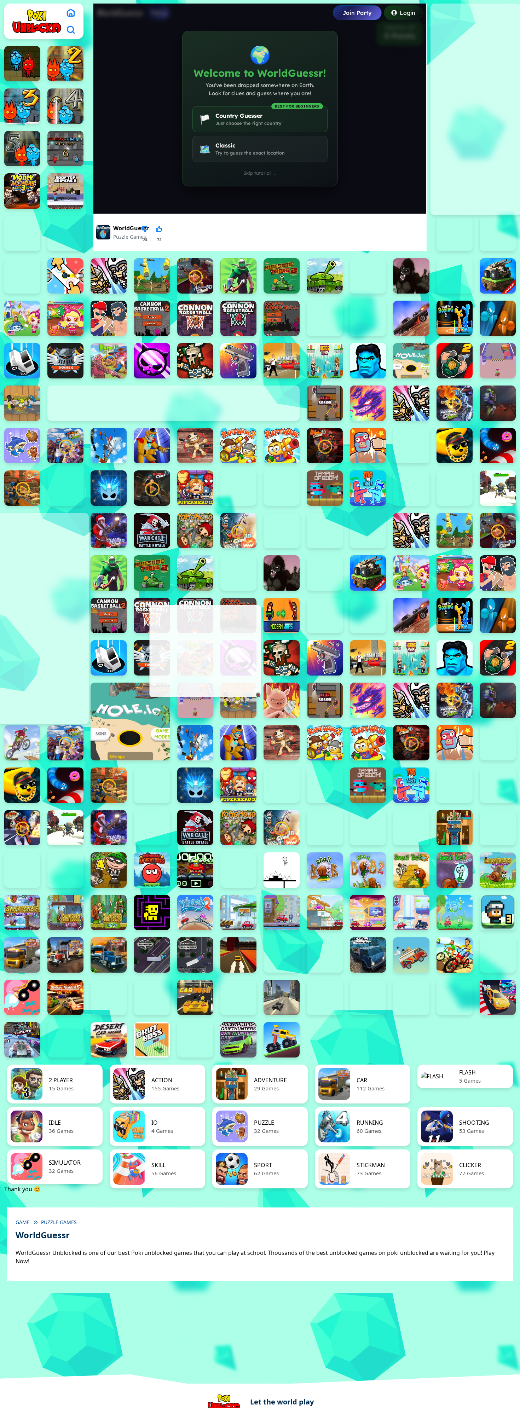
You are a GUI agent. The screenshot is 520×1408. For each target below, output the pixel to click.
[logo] (37, 21)
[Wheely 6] (368, 912)
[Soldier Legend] (65, 488)
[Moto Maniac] (22, 742)
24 (145, 239)
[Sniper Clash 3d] (22, 488)
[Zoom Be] (22, 276)
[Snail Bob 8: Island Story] (109, 912)
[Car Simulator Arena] (238, 997)
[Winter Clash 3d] (109, 530)
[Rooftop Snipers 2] (65, 191)
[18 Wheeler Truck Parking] (195, 955)
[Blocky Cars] (498, 276)
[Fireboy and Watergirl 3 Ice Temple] (22, 106)
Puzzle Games (129, 236)
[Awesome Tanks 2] (282, 276)
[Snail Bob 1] (325, 870)
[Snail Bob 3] (411, 870)
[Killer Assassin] (325, 403)
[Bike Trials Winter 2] (498, 955)
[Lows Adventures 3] (498, 912)
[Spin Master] (109, 488)
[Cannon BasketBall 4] (238, 318)
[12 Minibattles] (109, 276)
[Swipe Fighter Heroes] (238, 488)
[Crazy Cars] (498, 997)
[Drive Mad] (282, 1040)
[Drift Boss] (152, 1040)
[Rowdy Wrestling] (411, 445)
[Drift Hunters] (238, 1040)
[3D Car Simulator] (282, 955)
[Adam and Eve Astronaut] (455, 827)
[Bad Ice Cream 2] (498, 827)
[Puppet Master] (195, 445)
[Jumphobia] (238, 870)
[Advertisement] (204, 651)
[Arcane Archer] (238, 276)
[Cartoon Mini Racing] (368, 997)
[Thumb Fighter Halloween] (65, 233)
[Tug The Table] (368, 488)
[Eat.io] (22, 360)
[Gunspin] (238, 360)
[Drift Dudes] (195, 1040)
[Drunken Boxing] (498, 318)
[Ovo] (282, 870)
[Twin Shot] (411, 488)
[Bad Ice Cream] (65, 870)
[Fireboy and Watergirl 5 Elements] (22, 148)
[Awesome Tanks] (325, 276)
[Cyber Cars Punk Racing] (22, 1040)
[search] (71, 30)
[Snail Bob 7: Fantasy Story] (65, 912)
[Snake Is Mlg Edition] (455, 445)
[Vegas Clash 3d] (22, 827)
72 (159, 239)
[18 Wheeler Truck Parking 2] (152, 955)
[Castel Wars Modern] (282, 615)
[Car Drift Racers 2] (152, 997)
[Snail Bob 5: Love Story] (498, 870)
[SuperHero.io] (195, 488)
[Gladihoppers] (195, 360)
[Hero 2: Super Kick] (368, 360)
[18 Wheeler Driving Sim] (109, 955)
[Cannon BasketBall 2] (152, 318)
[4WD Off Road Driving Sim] (368, 955)
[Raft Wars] (282, 445)
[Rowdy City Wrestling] (368, 445)
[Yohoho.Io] (195, 530)
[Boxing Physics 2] (109, 318)
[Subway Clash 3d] (152, 488)
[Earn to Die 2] (282, 530)
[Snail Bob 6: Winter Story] (22, 912)
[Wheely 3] (238, 912)
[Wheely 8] (455, 912)
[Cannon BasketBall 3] (195, 318)
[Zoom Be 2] (455, 233)
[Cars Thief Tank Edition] (282, 997)
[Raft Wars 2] (238, 445)
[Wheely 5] (325, 912)
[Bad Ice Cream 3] (22, 870)
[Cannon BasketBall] (282, 318)
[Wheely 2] (195, 912)
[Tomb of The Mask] (152, 912)
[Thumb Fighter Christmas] (22, 233)
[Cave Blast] (368, 318)
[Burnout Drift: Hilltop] (109, 997)
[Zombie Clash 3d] (238, 530)
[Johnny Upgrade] (195, 870)
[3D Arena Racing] (238, 955)
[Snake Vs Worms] (498, 445)
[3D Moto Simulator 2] (325, 955)
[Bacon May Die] (368, 276)
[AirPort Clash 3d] (195, 276)
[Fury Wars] (152, 360)
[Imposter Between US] (498, 360)
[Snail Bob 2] (368, 870)
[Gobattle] (65, 276)
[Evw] (65, 360)
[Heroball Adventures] (152, 870)
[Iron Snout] (282, 700)
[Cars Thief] (325, 997)
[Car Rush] (195, 997)
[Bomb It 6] (22, 318)
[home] (71, 13)
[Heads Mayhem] (325, 360)
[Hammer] (282, 360)
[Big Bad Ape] (411, 276)
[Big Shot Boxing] (455, 276)
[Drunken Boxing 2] (455, 318)
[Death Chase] (411, 318)
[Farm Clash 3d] (109, 360)
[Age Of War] (152, 276)
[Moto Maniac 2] (498, 403)
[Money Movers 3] (22, 191)
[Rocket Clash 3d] (325, 445)
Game (23, 1222)
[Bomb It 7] (65, 318)
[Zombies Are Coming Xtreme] (325, 530)
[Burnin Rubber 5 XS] (65, 997)
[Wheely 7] (411, 912)
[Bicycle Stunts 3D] (455, 955)
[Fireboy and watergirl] (22, 63)
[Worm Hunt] (152, 827)
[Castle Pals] (325, 318)
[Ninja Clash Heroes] (65, 445)
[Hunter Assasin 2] (455, 360)
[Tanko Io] (282, 488)
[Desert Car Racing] (109, 1040)
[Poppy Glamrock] (152, 445)
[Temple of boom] (325, 488)
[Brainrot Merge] (22, 445)
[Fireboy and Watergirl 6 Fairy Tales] (65, 148)
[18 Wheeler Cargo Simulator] (65, 955)
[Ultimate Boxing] (455, 488)
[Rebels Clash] (368, 530)
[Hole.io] (411, 360)
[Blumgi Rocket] (22, 997)
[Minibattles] (411, 403)
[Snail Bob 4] (455, 870)
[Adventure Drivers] (411, 955)
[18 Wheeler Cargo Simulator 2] (22, 955)
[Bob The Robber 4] (109, 870)
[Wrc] (152, 530)
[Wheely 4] (282, 912)
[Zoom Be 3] (498, 233)
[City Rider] (455, 997)
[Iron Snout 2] (22, 403)
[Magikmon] (368, 403)
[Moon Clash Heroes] (455, 403)
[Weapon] (498, 488)
